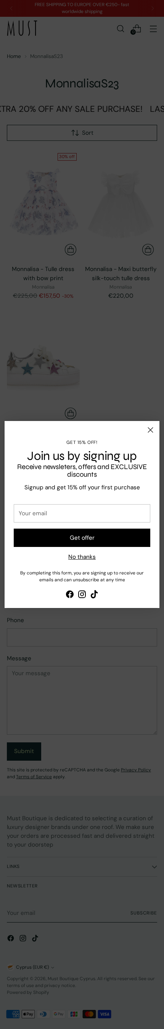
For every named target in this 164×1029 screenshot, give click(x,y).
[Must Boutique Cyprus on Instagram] (82, 596)
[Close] (150, 430)
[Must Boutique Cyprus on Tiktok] (94, 596)
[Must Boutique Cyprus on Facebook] (69, 596)
